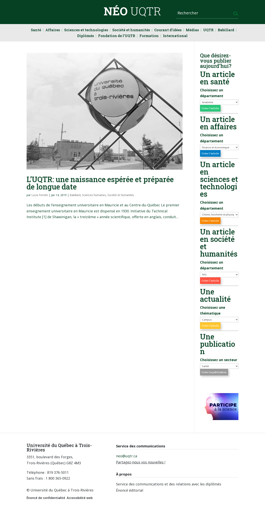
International (175, 36)
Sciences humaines (94, 195)
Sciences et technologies (86, 30)
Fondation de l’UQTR (116, 36)
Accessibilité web (80, 498)
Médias (192, 30)
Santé (36, 30)
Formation (149, 36)
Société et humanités (131, 30)
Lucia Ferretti (39, 195)
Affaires (52, 30)
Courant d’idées (168, 30)
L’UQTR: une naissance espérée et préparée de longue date (100, 182)
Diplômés (85, 36)
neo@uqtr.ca (126, 456)
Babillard (226, 30)
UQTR (208, 30)
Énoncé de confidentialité (46, 498)
